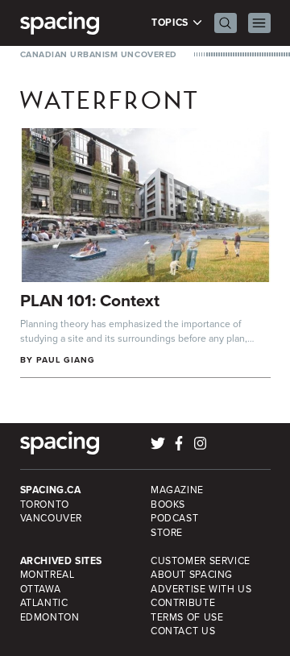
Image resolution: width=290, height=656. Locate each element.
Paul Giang (66, 360)
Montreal (47, 574)
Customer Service (201, 561)
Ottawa (40, 589)
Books (168, 504)
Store (167, 532)
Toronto (44, 504)
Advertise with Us (201, 589)
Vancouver (51, 518)
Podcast (174, 518)
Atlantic (44, 603)
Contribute (183, 603)
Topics (171, 23)
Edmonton (50, 617)
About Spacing (192, 574)
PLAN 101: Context (90, 300)
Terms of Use (187, 617)
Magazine (177, 490)
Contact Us (183, 631)
